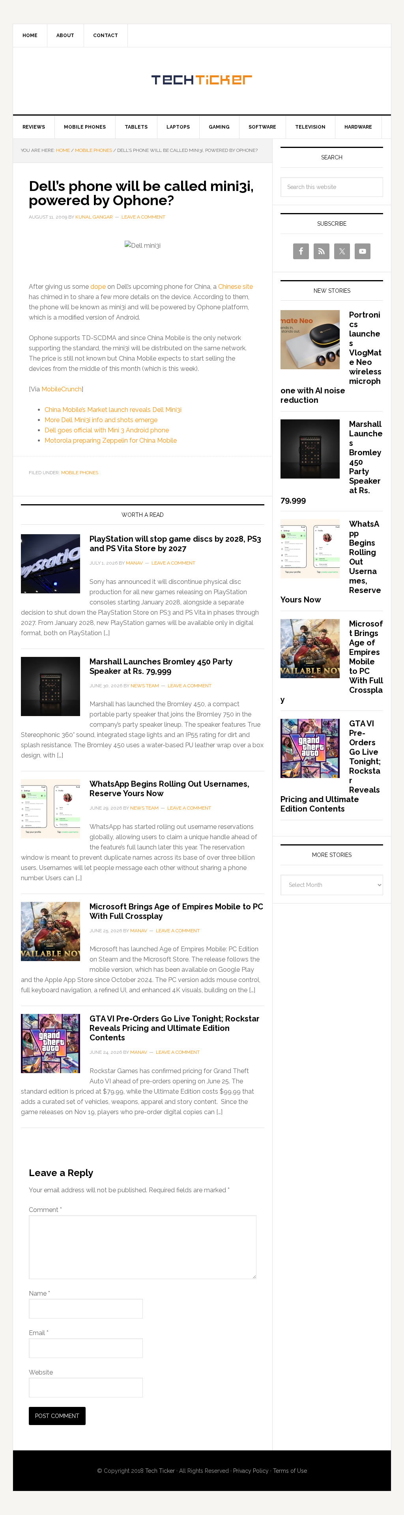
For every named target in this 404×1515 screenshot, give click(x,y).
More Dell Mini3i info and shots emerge (101, 420)
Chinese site (235, 286)
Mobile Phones (79, 472)
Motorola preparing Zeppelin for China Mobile (111, 440)
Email (39, 1333)
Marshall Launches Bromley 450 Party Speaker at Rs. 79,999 (161, 666)
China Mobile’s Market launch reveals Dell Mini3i (113, 409)
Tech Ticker (202, 81)
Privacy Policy (251, 1471)
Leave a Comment (143, 217)
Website (41, 1372)
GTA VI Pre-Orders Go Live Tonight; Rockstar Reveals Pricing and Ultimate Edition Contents (175, 1028)
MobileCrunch (61, 389)
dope (98, 286)
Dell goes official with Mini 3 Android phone (107, 430)
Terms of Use (290, 1471)
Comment (45, 1210)
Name (39, 1293)
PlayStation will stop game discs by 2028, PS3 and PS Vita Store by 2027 (175, 543)
